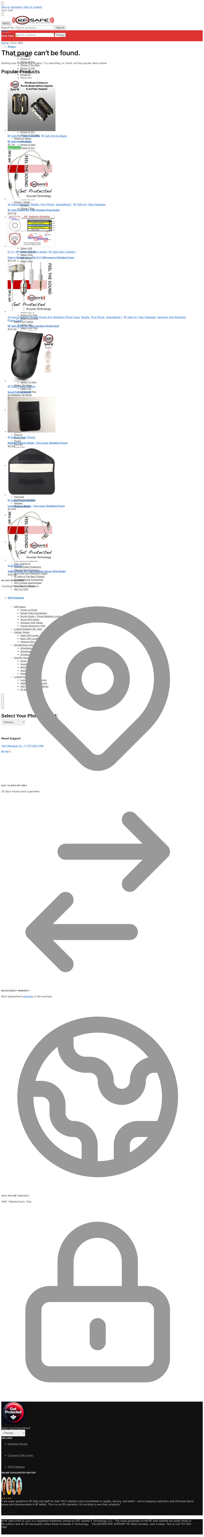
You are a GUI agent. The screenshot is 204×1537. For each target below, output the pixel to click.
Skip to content (33, 7)
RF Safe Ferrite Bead (20, 141)
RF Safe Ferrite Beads (54, 135)
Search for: (8, 27)
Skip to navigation (12, 7)
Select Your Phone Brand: (16, 1428)
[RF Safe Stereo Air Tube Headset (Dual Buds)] (98, 174)
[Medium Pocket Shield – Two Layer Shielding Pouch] (98, 415)
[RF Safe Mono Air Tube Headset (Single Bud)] (98, 287)
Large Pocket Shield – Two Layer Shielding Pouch (36, 506)
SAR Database (16, 1466)
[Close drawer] (2, 14)
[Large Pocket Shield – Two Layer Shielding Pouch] (98, 472)
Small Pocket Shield (19, 392)
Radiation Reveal (18, 1443)
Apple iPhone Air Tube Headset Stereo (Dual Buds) (37, 571)
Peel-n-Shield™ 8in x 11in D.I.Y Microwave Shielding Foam (41, 257)
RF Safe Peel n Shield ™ (62, 251)
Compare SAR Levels (20, 1455)
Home (4, 42)
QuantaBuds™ (64, 204)
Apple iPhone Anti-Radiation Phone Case (55, 317)
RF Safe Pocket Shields (21, 386)
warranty (28, 996)
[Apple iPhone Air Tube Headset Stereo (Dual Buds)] (98, 536)
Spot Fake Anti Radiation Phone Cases (39, 35)
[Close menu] (2, 3)
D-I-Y (11, 251)
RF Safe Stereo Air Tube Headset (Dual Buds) (34, 210)
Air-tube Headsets (18, 204)
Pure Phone (47, 204)
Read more (14, 147)
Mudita (35, 204)
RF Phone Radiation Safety (31, 251)
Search (60, 27)
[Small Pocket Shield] (98, 356)
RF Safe (26, 1520)
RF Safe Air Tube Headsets (24, 135)
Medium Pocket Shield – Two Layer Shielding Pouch (38, 442)
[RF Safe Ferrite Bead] (98, 105)
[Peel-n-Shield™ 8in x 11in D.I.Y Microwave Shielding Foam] (98, 231)
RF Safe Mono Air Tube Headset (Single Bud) (33, 326)
